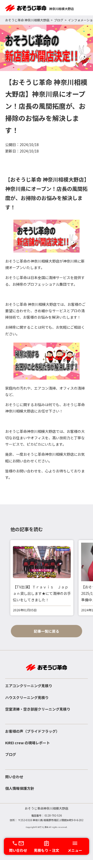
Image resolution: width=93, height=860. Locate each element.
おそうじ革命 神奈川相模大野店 (27, 20)
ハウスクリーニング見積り (27, 697)
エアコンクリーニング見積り (28, 685)
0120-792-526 (53, 815)
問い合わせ (14, 776)
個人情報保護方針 (19, 788)
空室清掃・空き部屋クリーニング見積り (37, 709)
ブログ (58, 20)
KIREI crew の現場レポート (27, 742)
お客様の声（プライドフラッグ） (32, 731)
